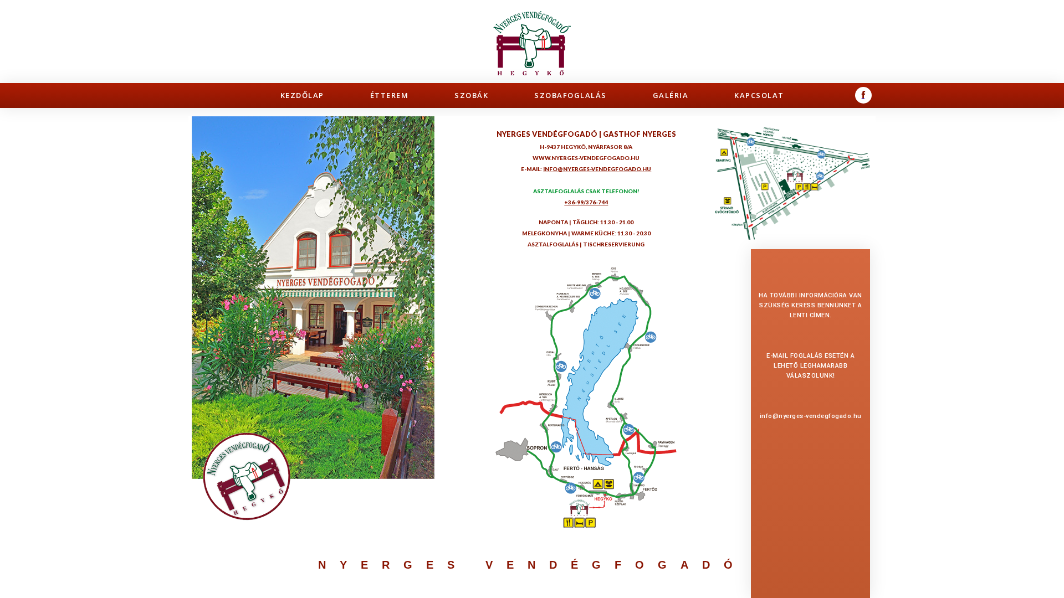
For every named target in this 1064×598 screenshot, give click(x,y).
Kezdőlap (302, 95)
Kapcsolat (759, 95)
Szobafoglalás (570, 95)
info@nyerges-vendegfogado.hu (811, 416)
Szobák (471, 95)
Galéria (671, 95)
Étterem (389, 95)
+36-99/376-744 (586, 202)
